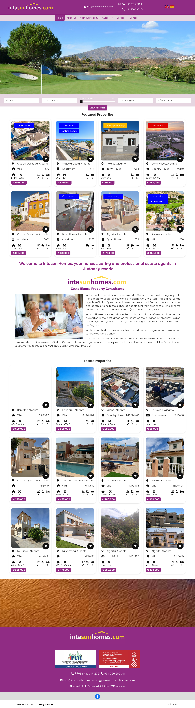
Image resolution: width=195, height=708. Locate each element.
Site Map (172, 704)
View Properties (97, 107)
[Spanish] (172, 7)
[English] (167, 7)
